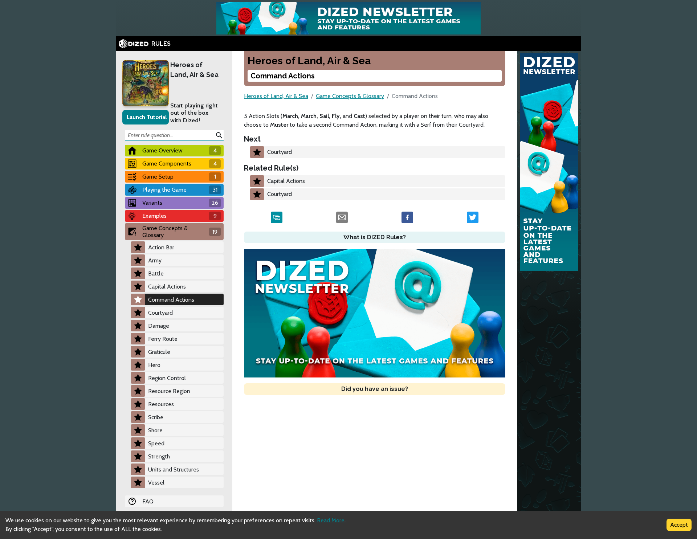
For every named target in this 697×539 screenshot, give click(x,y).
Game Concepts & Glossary (350, 96)
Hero (154, 365)
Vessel (156, 482)
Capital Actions (167, 286)
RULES (161, 43)
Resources (161, 404)
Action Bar (161, 247)
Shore (155, 430)
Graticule (159, 351)
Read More (331, 520)
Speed (156, 443)
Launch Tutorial (147, 117)
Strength (159, 456)
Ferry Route (163, 338)
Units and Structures (173, 469)
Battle (156, 273)
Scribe (155, 417)
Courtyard (160, 312)
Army (155, 260)
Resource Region (169, 391)
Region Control (167, 378)
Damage (158, 325)
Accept (679, 524)
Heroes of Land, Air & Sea (194, 69)
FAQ (148, 501)
